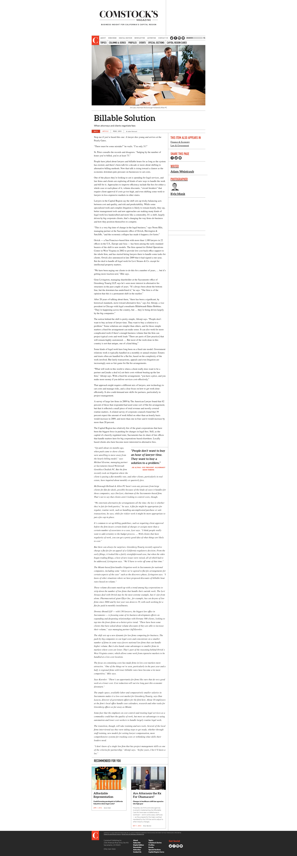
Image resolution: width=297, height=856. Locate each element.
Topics (103, 42)
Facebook (175, 38)
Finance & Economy (180, 141)
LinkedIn (183, 38)
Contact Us (163, 38)
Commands (1, 854)
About (103, 38)
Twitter (171, 38)
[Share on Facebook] (172, 158)
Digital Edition (125, 38)
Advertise (151, 38)
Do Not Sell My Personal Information (133, 834)
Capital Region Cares (177, 42)
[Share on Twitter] (176, 158)
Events (142, 42)
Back (96, 131)
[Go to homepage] (128, 17)
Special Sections (156, 42)
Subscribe (112, 38)
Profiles (132, 42)
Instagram (179, 38)
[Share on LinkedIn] (180, 158)
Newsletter (139, 38)
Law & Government (180, 145)
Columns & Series (117, 42)
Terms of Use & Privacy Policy (112, 834)
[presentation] (95, 40)
